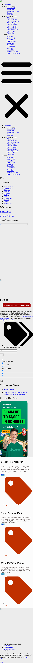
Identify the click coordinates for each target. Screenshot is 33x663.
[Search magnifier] (1, 354)
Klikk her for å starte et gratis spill (16, 305)
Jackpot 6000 (11, 8)
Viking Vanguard (12, 23)
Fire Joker (10, 36)
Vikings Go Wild (12, 19)
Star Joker (10, 48)
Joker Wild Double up (13, 53)
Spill (9, 347)
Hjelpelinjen (5, 211)
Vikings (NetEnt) (12, 28)
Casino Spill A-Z (8, 4)
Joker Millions (11, 41)
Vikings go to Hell (12, 29)
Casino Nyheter (7, 216)
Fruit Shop (10, 14)
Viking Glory (11, 33)
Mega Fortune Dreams (13, 11)
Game (6, 505)
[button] (16, 89)
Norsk (5, 347)
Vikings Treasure (12, 24)
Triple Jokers (11, 46)
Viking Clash (11, 31)
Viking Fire (10, 18)
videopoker (3, 320)
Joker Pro (10, 40)
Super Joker (10, 45)
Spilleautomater (15, 347)
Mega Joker (10, 9)
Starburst (9, 13)
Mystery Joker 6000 (13, 51)
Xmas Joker (10, 50)
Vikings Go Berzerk (13, 21)
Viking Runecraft (12, 26)
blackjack (11, 320)
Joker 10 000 (11, 38)
